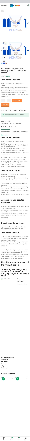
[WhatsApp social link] (13, 127)
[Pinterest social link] (9, 127)
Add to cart (16, 100)
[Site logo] (15, 5)
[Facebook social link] (5, 127)
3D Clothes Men (18, 54)
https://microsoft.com (22, 284)
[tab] (5, 131)
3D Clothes (9, 54)
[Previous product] (2, 58)
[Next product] (6, 58)
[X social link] (7, 127)
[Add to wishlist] (12, 378)
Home (2, 54)
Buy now (5, 104)
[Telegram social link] (15, 127)
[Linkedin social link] (11, 127)
